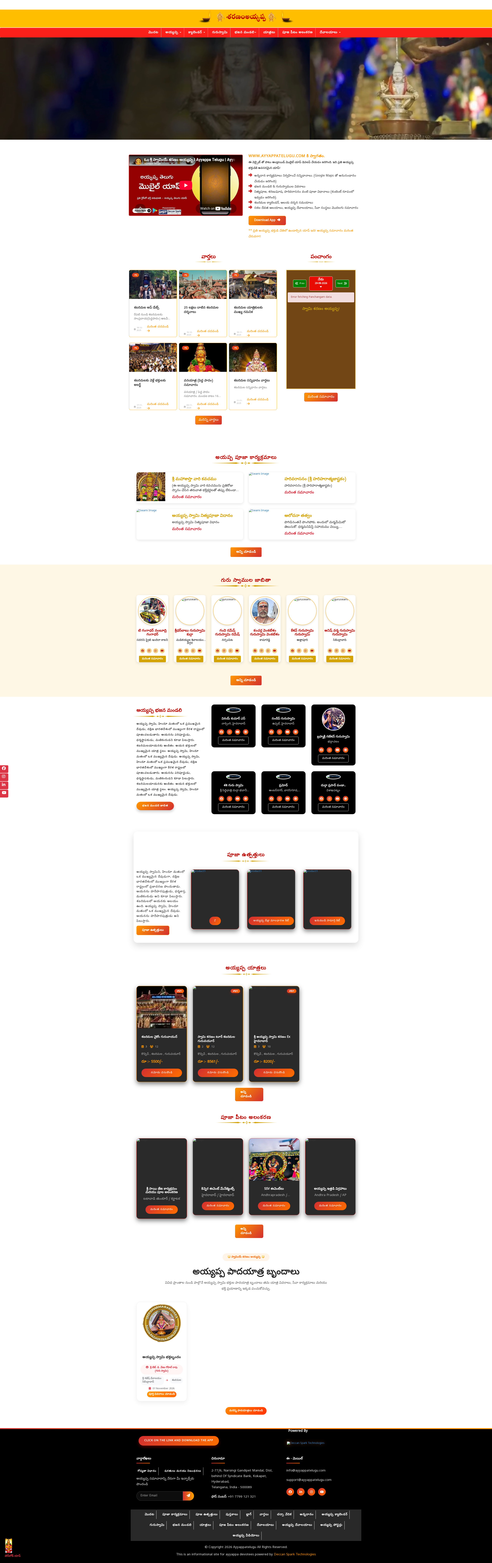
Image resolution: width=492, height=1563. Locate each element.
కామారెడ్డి (265, 640)
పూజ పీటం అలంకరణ (297, 32)
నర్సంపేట (227, 640)
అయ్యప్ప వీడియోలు (246, 1536)
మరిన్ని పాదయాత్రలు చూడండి (246, 1411)
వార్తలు (264, 1515)
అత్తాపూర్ (302, 640)
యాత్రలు (269, 32)
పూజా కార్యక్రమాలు (175, 1515)
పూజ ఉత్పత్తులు (207, 1515)
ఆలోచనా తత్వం (298, 516)
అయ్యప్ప (172, 32)
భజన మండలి (244, 32)
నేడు (321, 281)
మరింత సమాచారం (321, 397)
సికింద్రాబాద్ (340, 640)
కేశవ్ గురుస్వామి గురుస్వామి (302, 632)
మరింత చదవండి (158, 327)
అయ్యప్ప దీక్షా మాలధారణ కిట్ (271, 921)
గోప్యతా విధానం (147, 1471)
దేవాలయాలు (329, 32)
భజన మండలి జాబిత (155, 806)
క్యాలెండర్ (195, 32)
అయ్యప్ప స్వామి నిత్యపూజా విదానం (202, 516)
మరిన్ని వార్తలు (209, 420)
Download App (267, 220)
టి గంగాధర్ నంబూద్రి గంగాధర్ (152, 632)
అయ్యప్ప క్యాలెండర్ (334, 1515)
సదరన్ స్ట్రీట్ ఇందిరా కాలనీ (152, 640)
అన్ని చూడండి (246, 552)
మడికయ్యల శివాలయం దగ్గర (190, 642)
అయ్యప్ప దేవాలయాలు (297, 1525)
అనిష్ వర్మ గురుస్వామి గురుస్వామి (339, 632)
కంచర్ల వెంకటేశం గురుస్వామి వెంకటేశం (264, 632)
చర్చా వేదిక (284, 1515)
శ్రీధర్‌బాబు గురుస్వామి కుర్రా (190, 632)
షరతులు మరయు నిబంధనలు (183, 1471)
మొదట (153, 32)
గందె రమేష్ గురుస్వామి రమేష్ (227, 632)
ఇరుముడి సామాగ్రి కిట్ (327, 921)
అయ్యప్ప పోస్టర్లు (331, 1525)
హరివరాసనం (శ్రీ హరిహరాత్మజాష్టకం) (315, 479)
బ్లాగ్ (249, 1515)
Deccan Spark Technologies (295, 1554)
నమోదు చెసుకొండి (161, 1073)
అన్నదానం (307, 1515)
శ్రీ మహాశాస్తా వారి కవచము (194, 479)
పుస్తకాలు (232, 1515)
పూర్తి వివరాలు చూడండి (162, 1394)
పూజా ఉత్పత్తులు (153, 930)
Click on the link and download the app (178, 1441)
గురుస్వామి (220, 32)
